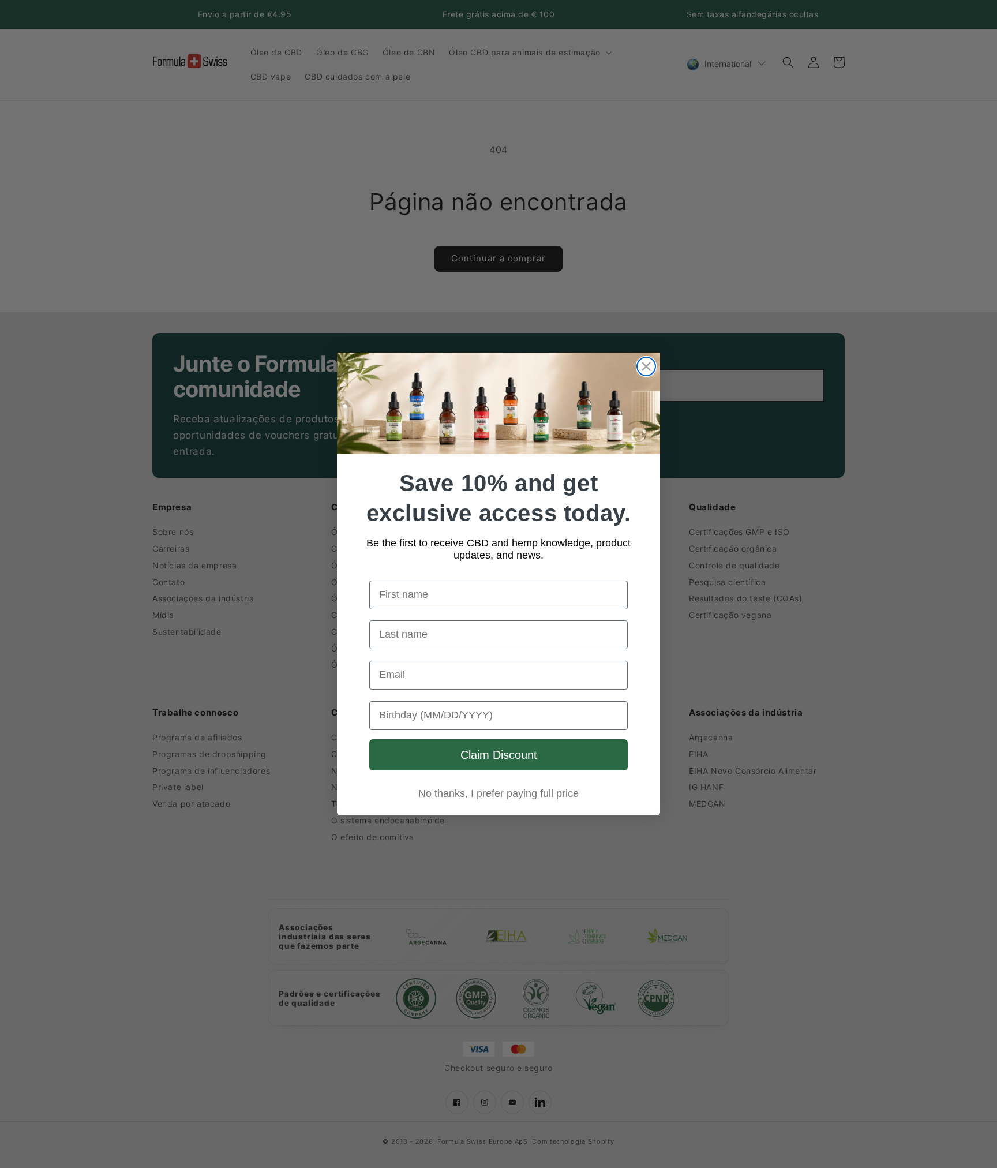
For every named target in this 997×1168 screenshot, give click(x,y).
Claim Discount (498, 754)
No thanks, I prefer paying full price (498, 793)
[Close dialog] (646, 366)
